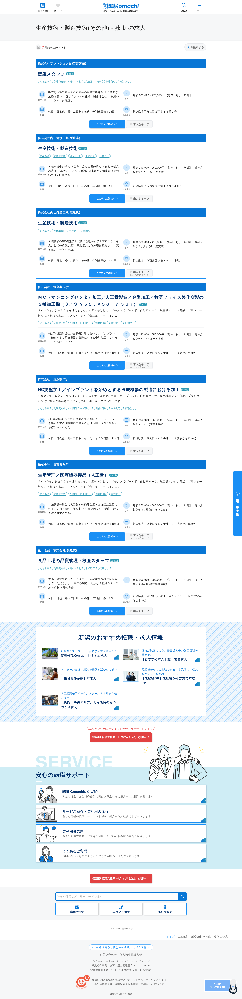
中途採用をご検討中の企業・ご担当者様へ (123, 947)
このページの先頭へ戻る (121, 928)
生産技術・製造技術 (58, 148)
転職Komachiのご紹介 (80, 791)
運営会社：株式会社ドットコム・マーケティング (121, 961)
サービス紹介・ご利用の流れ (85, 811)
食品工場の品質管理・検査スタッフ (73, 560)
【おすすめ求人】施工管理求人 (164, 659)
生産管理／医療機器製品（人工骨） (73, 475)
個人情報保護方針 (131, 954)
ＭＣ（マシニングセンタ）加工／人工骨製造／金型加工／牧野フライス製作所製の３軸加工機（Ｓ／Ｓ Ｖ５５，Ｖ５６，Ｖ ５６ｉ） (121, 300)
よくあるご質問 (74, 850)
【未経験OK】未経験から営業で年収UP (168, 680)
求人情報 (42, 10)
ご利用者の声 (73, 831)
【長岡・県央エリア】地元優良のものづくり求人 (88, 704)
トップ (171, 936)
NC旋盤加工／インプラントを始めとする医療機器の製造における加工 (109, 389)
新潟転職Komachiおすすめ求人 (84, 655)
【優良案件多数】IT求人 (78, 678)
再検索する (197, 47)
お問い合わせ (108, 954)
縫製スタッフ (51, 74)
